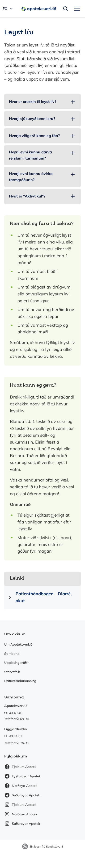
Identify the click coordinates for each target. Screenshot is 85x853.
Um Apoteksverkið (18, 644)
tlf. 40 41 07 (13, 736)
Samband (12, 653)
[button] (76, 8)
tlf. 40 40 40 (13, 713)
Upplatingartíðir (16, 662)
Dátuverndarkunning (20, 681)
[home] (37, 8)
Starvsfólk (12, 672)
